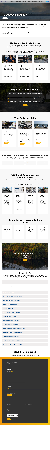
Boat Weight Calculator (25, 0)
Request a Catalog (31, 0)
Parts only (9, 363)
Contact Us (38, 142)
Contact (48, 0)
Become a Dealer (36, 0)
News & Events (44, 0)
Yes (8, 410)
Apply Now (25, 105)
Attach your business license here (11, 393)
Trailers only (9, 364)
